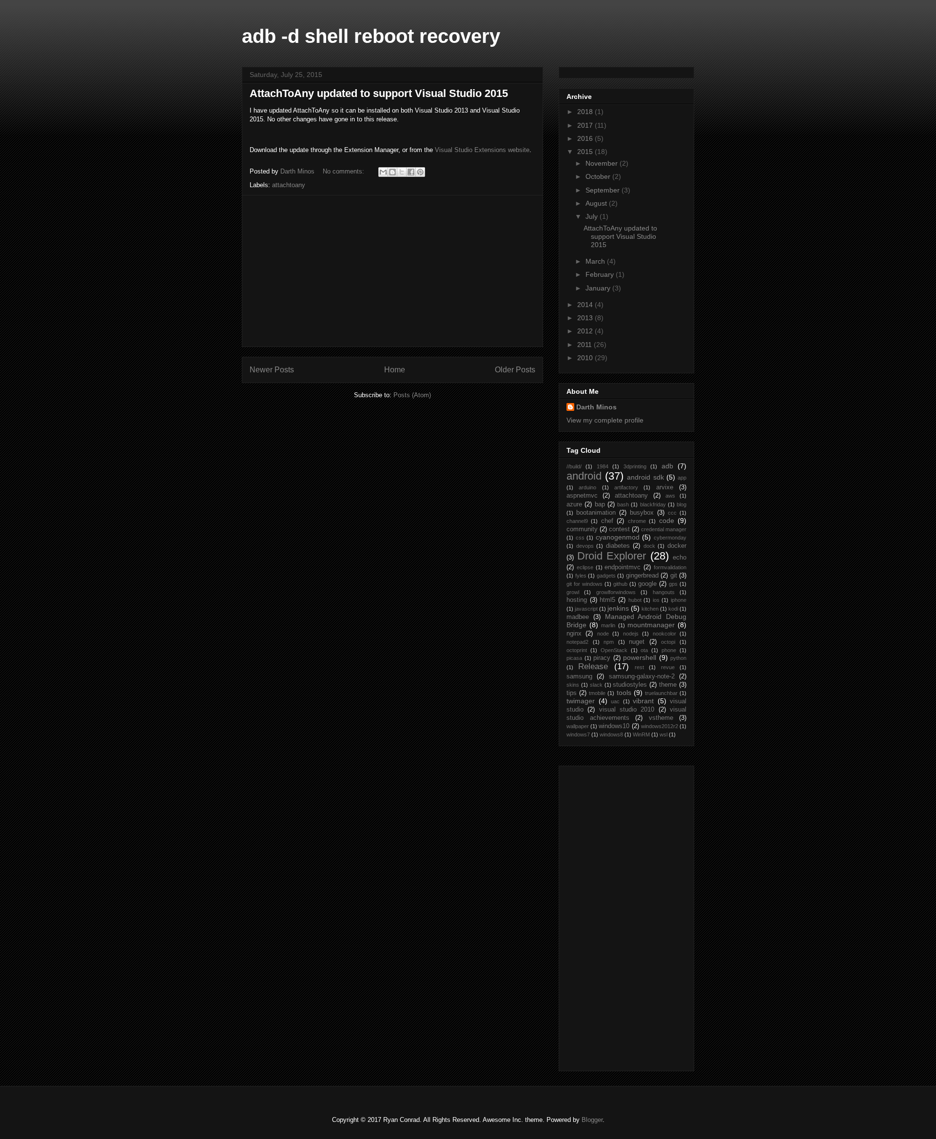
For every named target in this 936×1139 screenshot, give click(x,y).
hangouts (664, 592)
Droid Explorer (611, 556)
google (647, 583)
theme (668, 684)
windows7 (578, 734)
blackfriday (653, 504)
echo (679, 557)
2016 (586, 138)
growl (572, 592)
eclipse (585, 567)
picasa (574, 658)
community (582, 529)
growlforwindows (616, 592)
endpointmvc (622, 567)
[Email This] (383, 172)
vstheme (661, 717)
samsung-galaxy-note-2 (642, 676)
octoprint (576, 650)
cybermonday (670, 538)
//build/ (574, 466)
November (602, 163)
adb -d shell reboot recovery (371, 36)
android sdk (645, 477)
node (603, 634)
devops (585, 546)
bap (600, 504)
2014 (586, 305)
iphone (678, 600)
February (600, 274)
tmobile (597, 693)
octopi (668, 642)
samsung (579, 676)
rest (639, 667)
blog (681, 504)
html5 (607, 600)
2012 (586, 331)
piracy (601, 658)
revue (668, 667)
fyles (580, 576)
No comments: (344, 171)
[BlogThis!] (392, 172)
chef (607, 521)
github (620, 584)
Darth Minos (596, 407)
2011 (585, 344)
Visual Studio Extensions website (482, 150)
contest (619, 529)
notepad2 (577, 642)
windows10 (614, 726)
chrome (637, 521)
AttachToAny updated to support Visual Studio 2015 (379, 93)
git (673, 575)
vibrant (643, 701)
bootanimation (596, 512)
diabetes (618, 545)
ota (644, 650)
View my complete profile (605, 420)
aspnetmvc (582, 495)
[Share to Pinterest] (420, 172)
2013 (586, 318)
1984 (602, 466)
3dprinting (635, 466)
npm (609, 642)
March (596, 261)
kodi (673, 609)
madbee (577, 617)
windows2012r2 (659, 726)
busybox (642, 512)
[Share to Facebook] (411, 172)
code (666, 520)
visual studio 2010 (627, 709)
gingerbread (642, 575)
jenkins (618, 608)
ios (656, 600)
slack (596, 685)
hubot (635, 600)
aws (670, 496)
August (597, 203)
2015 (586, 151)
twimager (580, 701)
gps (673, 584)
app (682, 478)
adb (667, 466)
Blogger (592, 1119)
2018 (586, 112)
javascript (586, 609)
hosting (576, 600)
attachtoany (288, 185)
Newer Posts (272, 370)
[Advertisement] (392, 271)
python (678, 658)
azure (574, 504)
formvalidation (670, 567)
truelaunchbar (661, 693)
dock (649, 546)
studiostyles (630, 684)
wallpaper (577, 726)
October (598, 176)
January (598, 288)
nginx (574, 633)
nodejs (631, 634)
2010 (586, 358)
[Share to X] (402, 172)
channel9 (577, 521)
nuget (636, 641)
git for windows (584, 584)
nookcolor (664, 634)
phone (669, 650)
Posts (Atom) (412, 395)
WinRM (641, 734)
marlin (608, 625)
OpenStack (614, 650)
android (584, 476)
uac (615, 701)
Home (394, 370)
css (580, 538)
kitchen (650, 609)
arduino (587, 487)
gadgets (606, 576)
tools (624, 692)
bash (623, 504)
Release (593, 666)
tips (571, 693)
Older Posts (515, 370)
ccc (672, 513)
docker (676, 545)
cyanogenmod (618, 537)
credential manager (663, 529)
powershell (639, 657)
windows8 (611, 734)
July (592, 216)
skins (572, 685)
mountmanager (651, 625)
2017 (586, 125)
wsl (663, 734)
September (603, 190)
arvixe (664, 487)
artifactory (626, 487)
